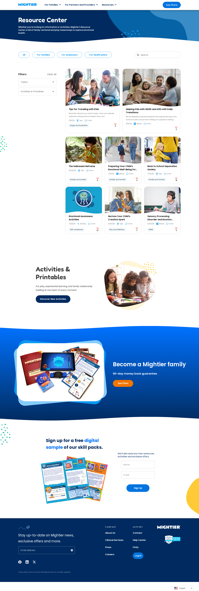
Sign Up (138, 488)
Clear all (51, 74)
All (24, 54)
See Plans (171, 5)
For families (43, 54)
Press (108, 547)
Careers (109, 554)
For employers (70, 54)
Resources (108, 4)
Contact (137, 532)
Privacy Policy (23, 572)
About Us (110, 532)
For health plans (98, 54)
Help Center (139, 540)
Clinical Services (114, 540)
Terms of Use (33, 572)
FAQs (135, 547)
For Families (51, 4)
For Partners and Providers (80, 4)
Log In (138, 555)
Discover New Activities (53, 299)
